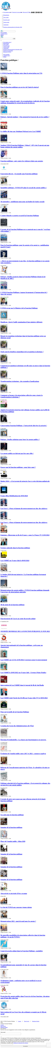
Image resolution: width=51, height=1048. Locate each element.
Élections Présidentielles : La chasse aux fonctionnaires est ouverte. (23, 740)
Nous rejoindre (4, 32)
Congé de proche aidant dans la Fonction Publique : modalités (22, 951)
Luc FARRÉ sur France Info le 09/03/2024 (15, 560)
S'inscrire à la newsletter (17, 12)
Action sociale (6, 22)
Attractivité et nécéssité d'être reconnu (14, 893)
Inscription (25, 1046)
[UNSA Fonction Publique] (6, 10)
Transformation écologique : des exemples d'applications (20, 381)
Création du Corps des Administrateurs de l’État (17, 726)
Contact (19, 1021)
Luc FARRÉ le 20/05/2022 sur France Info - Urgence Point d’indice (23, 672)
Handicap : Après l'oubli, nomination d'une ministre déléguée (21, 322)
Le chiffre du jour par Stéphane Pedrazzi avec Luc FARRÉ (21, 131)
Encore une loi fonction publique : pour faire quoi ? (18, 467)
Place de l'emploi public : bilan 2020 (13, 841)
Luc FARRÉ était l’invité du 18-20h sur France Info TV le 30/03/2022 (24, 698)
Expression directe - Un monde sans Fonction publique (19, 174)
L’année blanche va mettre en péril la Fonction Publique (20, 215)
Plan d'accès (26, 1021)
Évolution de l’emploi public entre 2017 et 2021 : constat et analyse (23, 753)
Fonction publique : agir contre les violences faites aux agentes (22, 161)
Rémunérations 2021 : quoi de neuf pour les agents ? (18, 921)
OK (14, 38)
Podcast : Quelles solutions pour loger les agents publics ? (20, 439)
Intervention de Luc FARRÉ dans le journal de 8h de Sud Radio (22, 685)
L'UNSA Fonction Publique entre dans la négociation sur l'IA (21, 73)
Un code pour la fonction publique (12, 815)
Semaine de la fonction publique (11, 827)
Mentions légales (35, 1021)
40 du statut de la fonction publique (13, 605)
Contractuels (5, 24)
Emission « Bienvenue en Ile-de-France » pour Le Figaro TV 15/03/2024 (25, 535)
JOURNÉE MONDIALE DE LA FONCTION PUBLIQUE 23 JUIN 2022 (25, 631)
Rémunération (6, 15)
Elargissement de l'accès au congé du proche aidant (18, 618)
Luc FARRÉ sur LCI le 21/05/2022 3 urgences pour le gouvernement (24, 660)
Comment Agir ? (4, 33)
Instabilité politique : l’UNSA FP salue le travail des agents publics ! (24, 188)
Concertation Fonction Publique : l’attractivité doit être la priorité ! (24, 425)
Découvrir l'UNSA (27, 12)
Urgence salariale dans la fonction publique (15, 548)
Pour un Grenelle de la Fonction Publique (15, 712)
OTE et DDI (5, 17)
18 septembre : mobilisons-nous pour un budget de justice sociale (22, 201)
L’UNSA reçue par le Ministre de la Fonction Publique (19, 308)
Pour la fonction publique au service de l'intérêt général (20, 87)
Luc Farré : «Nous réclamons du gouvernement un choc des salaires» (24, 508)
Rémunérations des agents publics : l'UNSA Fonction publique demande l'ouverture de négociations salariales (25, 591)
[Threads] (41, 12)
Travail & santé (6, 19)
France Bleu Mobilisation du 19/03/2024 (14, 496)
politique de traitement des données (20, 1042)
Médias (2, 35)
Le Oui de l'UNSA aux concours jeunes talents (16, 907)
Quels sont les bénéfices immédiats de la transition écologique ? (22, 352)
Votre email (3, 1032)
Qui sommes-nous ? (7, 12)
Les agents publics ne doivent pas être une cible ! (17, 453)
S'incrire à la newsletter (8, 50)
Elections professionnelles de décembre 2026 (12, 27)
